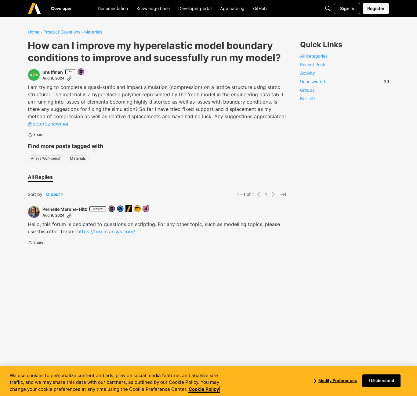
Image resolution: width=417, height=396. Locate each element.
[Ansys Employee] (129, 209)
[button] (34, 75)
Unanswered (344, 81)
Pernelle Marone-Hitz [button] (64, 209)
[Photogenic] (120, 209)
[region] (208, 381)
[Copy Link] (69, 78)
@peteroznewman (49, 124)
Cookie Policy (204, 389)
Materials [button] (78, 158)
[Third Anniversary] (146, 209)
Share (35, 135)
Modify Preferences (337, 380)
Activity (307, 73)
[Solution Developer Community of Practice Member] (137, 209)
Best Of (307, 98)
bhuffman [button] (52, 72)
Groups (307, 90)
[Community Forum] (57, 8)
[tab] (40, 177)
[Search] (327, 8)
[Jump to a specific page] (283, 194)
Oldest (53, 194)
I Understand (381, 380)
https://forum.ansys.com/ (106, 231)
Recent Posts (313, 64)
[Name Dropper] (81, 72)
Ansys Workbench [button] (46, 158)
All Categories (314, 55)
